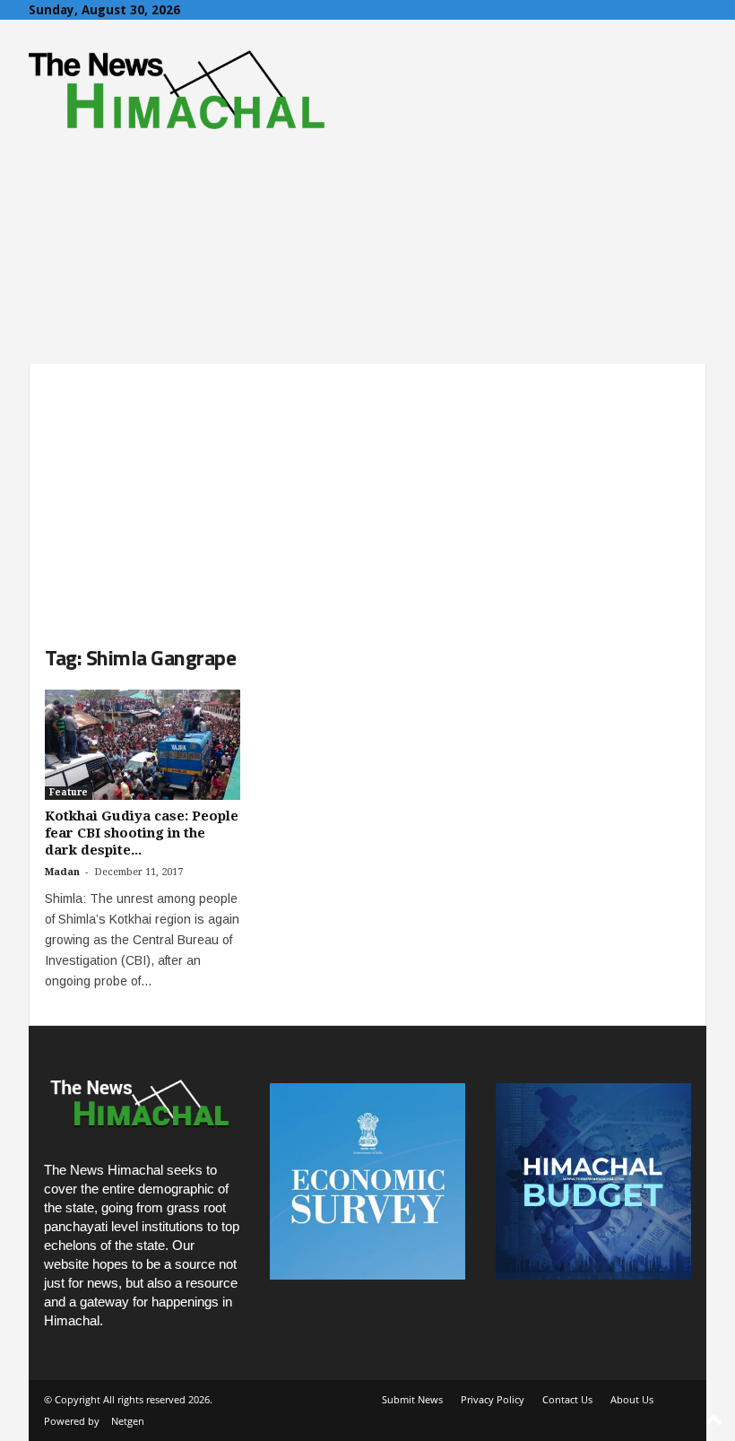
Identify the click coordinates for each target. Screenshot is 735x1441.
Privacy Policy (492, 1399)
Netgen (127, 1421)
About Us (631, 1399)
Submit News (412, 1399)
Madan (62, 872)
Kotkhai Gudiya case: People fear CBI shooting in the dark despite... (141, 833)
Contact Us (567, 1399)
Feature (68, 792)
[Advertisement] (367, 489)
